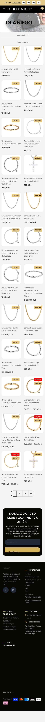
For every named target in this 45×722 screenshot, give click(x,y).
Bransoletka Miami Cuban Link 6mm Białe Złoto (10, 290)
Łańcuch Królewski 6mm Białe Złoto (10, 329)
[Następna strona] (31, 493)
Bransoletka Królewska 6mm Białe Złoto (11, 365)
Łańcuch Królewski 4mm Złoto (10, 70)
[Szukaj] (9, 9)
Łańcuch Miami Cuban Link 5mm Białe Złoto (11, 217)
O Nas (27, 585)
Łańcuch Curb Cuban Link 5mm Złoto (33, 329)
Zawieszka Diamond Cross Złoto (33, 475)
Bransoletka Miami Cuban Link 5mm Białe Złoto (10, 181)
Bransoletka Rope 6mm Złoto (31, 438)
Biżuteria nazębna (9, 630)
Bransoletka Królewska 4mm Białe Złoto (11, 106)
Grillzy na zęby (8, 624)
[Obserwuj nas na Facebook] (6, 590)
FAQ (26, 588)
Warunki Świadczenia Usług (33, 601)
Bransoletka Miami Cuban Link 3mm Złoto (10, 477)
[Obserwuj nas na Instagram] (13, 590)
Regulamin (29, 594)
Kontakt (28, 574)
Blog (26, 591)
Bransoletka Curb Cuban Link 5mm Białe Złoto (31, 253)
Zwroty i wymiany (32, 577)
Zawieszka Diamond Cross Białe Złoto (33, 179)
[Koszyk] (41, 9)
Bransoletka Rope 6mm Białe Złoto (31, 363)
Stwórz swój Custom (11, 618)
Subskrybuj (14, 551)
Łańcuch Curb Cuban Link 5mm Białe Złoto (33, 105)
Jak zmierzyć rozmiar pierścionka (33, 581)
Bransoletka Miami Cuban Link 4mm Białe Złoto (10, 253)
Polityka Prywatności (33, 597)
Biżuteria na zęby (9, 627)
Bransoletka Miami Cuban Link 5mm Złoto (32, 403)
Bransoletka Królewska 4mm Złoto (11, 142)
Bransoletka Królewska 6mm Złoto (11, 401)
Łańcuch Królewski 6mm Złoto (32, 217)
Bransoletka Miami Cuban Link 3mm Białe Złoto (32, 144)
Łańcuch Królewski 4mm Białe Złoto (32, 70)
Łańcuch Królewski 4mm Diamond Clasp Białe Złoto (11, 440)
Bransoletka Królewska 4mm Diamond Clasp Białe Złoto (33, 292)
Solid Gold (6, 621)
